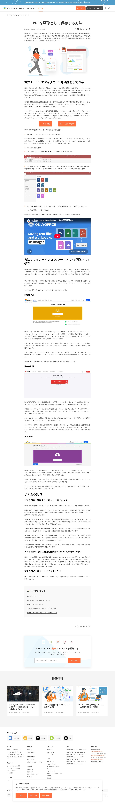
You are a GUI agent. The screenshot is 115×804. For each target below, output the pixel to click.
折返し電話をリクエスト (97, 761)
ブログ (9, 15)
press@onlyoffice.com (97, 759)
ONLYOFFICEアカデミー (53, 766)
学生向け (29, 750)
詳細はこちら (82, 790)
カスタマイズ (33, 795)
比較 (67, 747)
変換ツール (10, 763)
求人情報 (29, 776)
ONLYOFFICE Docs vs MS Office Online (76, 750)
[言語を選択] (109, 8)
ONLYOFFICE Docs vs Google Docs (75, 752)
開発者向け (22, 8)
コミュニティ (50, 762)
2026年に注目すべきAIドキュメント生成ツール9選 (57, 706)
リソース (40, 8)
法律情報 (49, 778)
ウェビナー (50, 769)
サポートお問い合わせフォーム (55, 773)
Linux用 (30, 738)
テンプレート (10, 747)
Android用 (57, 738)
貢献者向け (30, 769)
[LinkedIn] (81, 29)
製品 (8, 8)
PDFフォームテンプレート (14, 750)
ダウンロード (80, 8)
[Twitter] (78, 29)
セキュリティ (50, 747)
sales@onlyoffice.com (97, 751)
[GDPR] (52, 753)
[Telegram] (87, 29)
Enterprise (14, 8)
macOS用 (43, 738)
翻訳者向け (30, 772)
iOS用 (70, 738)
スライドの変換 (11, 770)
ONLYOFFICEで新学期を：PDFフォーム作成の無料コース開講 (91, 706)
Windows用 (16, 738)
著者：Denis (41, 29)
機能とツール (30, 759)
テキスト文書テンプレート (14, 752)
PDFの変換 (10, 773)
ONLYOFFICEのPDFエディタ (39, 102)
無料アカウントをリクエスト (34, 762)
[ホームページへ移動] (5, 8)
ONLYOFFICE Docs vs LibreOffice (75, 757)
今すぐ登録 (74, 660)
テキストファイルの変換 (13, 766)
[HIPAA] (48, 753)
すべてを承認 (46, 795)
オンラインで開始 (45, 124)
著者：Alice (61, 712)
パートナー (33, 8)
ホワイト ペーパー (51, 771)
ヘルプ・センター (51, 764)
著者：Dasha (95, 712)
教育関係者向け (31, 752)
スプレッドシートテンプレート (15, 754)
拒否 (21, 795)
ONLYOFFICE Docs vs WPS (73, 759)
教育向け (29, 747)
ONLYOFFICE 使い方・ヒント (21, 15)
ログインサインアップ (94, 8)
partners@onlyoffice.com (97, 755)
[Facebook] (75, 29)
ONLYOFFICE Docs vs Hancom (74, 764)
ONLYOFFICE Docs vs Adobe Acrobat (76, 761)
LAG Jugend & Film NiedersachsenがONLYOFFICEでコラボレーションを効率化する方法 (22, 707)
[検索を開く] (105, 8)
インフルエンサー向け (33, 774)
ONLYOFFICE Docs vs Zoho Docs (75, 754)
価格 (28, 8)
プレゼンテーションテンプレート (15, 757)
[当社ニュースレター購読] (9, 795)
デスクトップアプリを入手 (67, 124)
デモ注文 (49, 776)
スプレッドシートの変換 (13, 768)
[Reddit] (84, 29)
